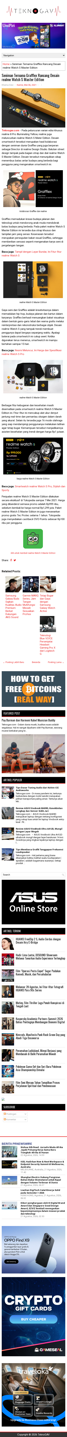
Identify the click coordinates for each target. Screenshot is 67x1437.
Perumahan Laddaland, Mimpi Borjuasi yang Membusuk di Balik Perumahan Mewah (39, 1052)
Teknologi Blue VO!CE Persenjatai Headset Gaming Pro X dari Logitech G (47, 644)
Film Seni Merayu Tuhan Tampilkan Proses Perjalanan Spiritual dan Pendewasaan (38, 1084)
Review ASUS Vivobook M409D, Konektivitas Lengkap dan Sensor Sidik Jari (39, 809)
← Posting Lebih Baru (13, 662)
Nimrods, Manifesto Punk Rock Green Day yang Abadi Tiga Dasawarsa (40, 1036)
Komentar (11, 1119)
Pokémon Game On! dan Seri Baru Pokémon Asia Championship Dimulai (38, 1068)
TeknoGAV (44, 1434)
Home (6, 64)
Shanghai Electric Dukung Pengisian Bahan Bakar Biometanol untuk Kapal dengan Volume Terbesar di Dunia (41, 1180)
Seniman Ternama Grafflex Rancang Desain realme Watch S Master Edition (30, 77)
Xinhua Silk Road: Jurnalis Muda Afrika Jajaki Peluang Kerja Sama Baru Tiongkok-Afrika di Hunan (42, 1150)
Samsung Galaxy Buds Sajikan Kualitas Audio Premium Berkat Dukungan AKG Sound (13, 606)
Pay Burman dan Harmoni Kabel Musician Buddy (28, 720)
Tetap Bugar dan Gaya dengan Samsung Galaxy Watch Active (47, 603)
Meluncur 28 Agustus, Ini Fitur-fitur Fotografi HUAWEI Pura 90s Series (39, 988)
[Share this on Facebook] (11, 560)
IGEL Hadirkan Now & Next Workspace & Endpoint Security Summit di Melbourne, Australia (42, 1164)
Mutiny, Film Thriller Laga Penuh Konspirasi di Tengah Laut (40, 1004)
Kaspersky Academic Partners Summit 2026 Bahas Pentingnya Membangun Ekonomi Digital (40, 1020)
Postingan (11, 1114)
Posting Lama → (56, 662)
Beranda (36, 662)
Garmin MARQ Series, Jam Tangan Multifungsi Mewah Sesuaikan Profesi (30, 605)
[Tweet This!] (15, 560)
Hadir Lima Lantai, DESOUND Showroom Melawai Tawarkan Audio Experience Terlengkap (40, 957)
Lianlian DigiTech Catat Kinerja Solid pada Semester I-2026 (40, 1191)
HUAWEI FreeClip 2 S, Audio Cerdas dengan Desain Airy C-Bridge (38, 941)
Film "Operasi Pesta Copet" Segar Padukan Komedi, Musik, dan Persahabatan (38, 972)
